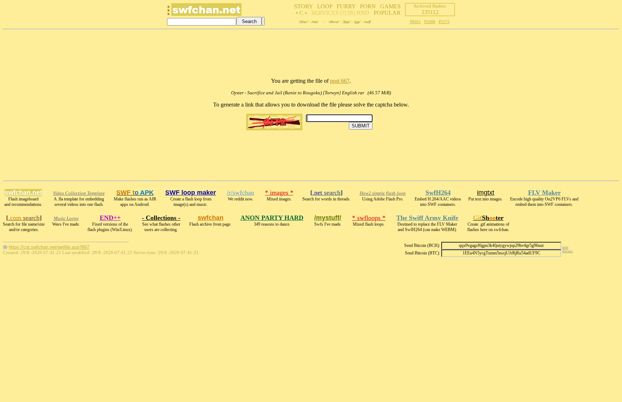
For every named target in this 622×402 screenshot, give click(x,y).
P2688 (429, 21)
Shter (488, 217)
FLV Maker (544, 192)
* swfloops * (369, 217)
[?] (343, 13)
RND (363, 13)
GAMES (390, 6)
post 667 (340, 81)
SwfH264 (438, 192)
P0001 (415, 21)
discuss (567, 251)
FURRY (346, 6)
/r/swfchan (240, 192)
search (326, 192)
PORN (368, 6)
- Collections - (161, 217)
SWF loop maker (190, 192)
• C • (301, 13)
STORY (303, 6)
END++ (110, 217)
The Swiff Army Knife (427, 217)
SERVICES (325, 13)
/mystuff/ (327, 217)
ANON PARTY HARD (271, 217)
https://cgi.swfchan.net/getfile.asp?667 (49, 247)
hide (565, 247)
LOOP (324, 6)
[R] (351, 13)
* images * (279, 192)
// (303, 21)
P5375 (444, 21)
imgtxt (485, 192)
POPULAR (387, 13)
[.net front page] (168, 12)
